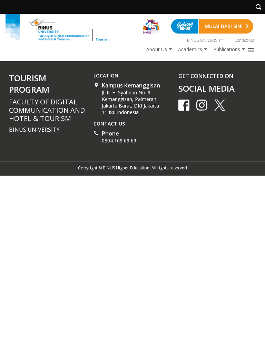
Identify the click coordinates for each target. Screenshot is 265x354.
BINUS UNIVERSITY (205, 40)
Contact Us (244, 40)
